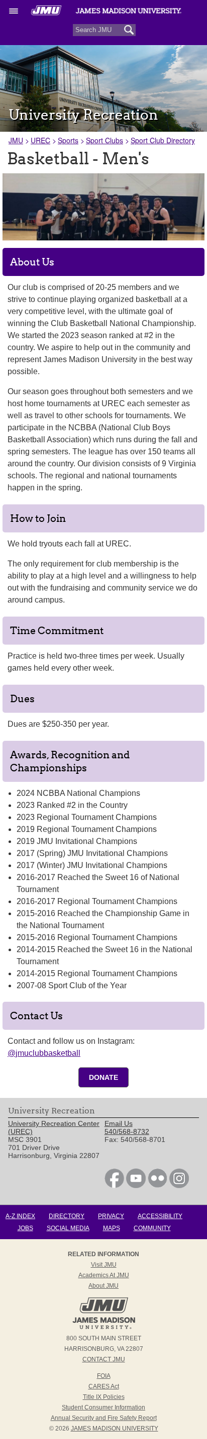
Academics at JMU (103, 1275)
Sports (68, 140)
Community (152, 1228)
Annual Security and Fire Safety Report (104, 1417)
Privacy (111, 1216)
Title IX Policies (104, 1396)
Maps (111, 1228)
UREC (40, 140)
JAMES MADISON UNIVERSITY (114, 1428)
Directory (66, 1216)
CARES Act (103, 1386)
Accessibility (160, 1216)
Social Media (68, 1228)
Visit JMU (104, 1264)
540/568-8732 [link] (127, 1131)
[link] (114, 1186)
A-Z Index (20, 1216)
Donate (103, 1077)
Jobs (25, 1228)
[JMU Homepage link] (103, 1327)
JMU (16, 140)
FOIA (104, 1375)
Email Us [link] (119, 1123)
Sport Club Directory (163, 140)
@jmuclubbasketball (44, 1053)
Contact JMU (103, 1359)
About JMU (103, 1285)
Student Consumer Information (103, 1407)
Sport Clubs (104, 140)
